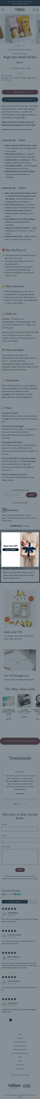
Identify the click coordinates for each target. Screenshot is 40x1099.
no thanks (10, 553)
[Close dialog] (37, 533)
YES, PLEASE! (10, 549)
